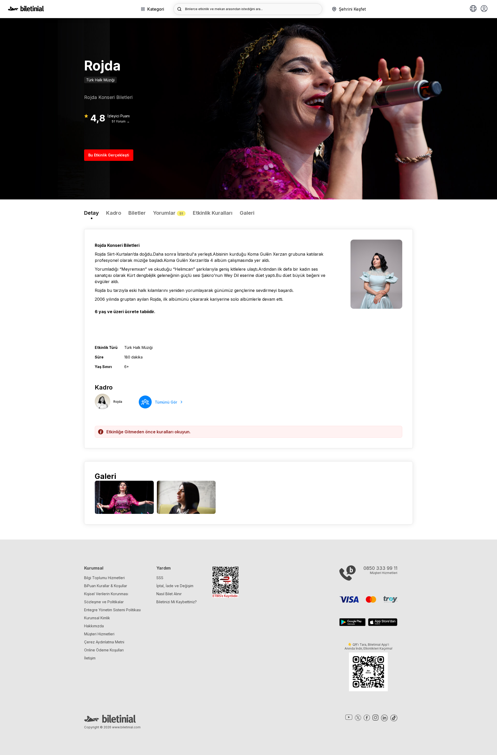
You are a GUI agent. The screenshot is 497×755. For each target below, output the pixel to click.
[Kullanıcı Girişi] (484, 9)
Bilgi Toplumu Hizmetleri (104, 578)
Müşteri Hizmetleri (99, 634)
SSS (159, 578)
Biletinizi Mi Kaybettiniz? (176, 602)
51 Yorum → (121, 121)
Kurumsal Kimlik (97, 618)
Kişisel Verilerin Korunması (106, 594)
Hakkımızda (94, 626)
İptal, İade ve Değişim (174, 586)
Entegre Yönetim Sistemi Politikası (112, 610)
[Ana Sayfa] (26, 9)
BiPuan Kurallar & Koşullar (105, 586)
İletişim (90, 658)
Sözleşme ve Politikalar (104, 602)
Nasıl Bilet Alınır (169, 594)
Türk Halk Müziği (100, 80)
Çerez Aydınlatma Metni (104, 642)
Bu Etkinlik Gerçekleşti (108, 155)
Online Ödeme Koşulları (104, 650)
